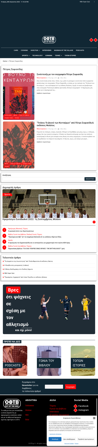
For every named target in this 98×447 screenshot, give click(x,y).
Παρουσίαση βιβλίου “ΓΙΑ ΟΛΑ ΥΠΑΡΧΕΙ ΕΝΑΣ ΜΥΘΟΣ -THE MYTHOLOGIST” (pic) (36, 248)
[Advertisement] (49, 21)
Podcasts (80, 50)
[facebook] (91, 40)
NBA (27, 415)
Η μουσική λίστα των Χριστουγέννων (21, 231)
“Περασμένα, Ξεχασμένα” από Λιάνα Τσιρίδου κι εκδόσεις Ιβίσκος (25, 277)
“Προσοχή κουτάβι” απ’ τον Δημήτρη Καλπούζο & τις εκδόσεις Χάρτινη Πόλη (34, 237)
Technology (37, 55)
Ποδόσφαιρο (29, 405)
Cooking (24, 50)
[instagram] (96, 40)
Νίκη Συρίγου (41, 78)
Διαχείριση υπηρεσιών (55, 434)
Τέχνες (57, 55)
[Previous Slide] (92, 2)
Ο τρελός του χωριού (59, 415)
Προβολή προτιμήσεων (86, 439)
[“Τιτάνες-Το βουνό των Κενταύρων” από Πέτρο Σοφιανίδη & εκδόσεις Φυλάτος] (18, 133)
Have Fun (34, 50)
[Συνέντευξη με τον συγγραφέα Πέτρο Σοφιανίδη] (18, 85)
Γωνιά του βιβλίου (24, 115)
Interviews (46, 50)
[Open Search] (96, 53)
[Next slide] (95, 2)
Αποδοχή (55, 439)
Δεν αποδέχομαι (69, 439)
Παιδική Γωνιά (9, 118)
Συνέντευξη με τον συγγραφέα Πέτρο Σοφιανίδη (60, 74)
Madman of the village (63, 50)
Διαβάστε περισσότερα (43, 93)
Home (5, 61)
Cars (16, 50)
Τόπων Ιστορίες (70, 55)
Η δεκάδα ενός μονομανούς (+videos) (16, 265)
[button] (94, 418)
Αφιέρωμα (11, 228)
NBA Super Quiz (85, 2)
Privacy (76, 443)
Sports (25, 55)
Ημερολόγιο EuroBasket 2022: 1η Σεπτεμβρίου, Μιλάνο (31, 219)
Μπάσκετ (28, 410)
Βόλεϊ (27, 419)
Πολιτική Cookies (69, 443)
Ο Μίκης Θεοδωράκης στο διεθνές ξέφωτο (18, 269)
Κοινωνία (48, 55)
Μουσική (19, 228)
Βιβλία (15, 115)
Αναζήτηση (6, 175)
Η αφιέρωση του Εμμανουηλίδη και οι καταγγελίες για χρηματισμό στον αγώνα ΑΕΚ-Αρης (39, 243)
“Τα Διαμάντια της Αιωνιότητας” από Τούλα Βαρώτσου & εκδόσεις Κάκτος (28, 261)
